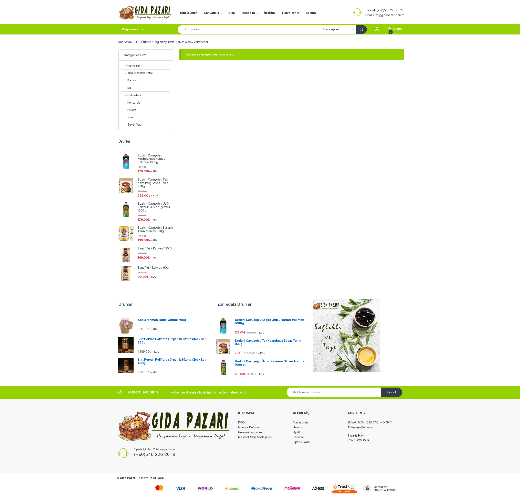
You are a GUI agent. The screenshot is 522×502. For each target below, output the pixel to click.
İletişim (269, 12)
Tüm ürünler (188, 12)
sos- (130, 117)
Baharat (132, 80)
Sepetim (298, 437)
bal (129, 87)
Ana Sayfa (125, 42)
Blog (231, 12)
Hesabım (248, 12)
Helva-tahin (290, 12)
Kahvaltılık (211, 12)
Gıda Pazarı (128, 478)
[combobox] (249, 29)
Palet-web (156, 478)
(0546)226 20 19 (358, 440)
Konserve (133, 102)
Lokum (311, 12)
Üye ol (391, 392)
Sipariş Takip (301, 442)
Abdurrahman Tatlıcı (140, 73)
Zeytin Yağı (134, 124)
